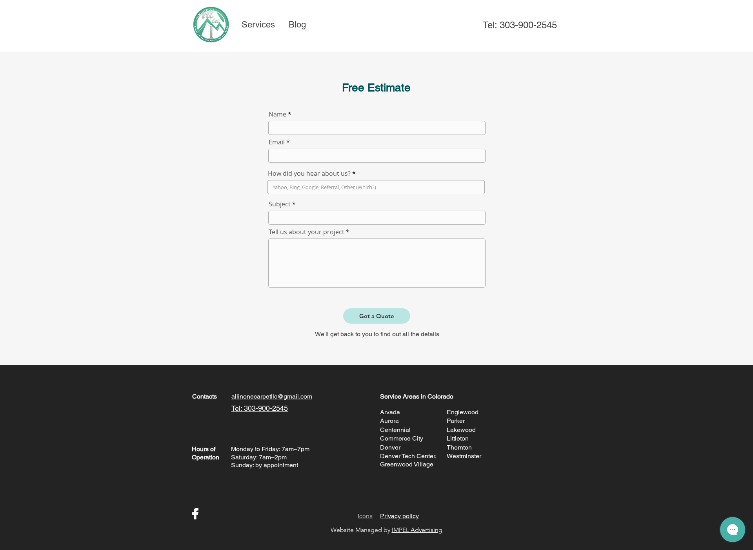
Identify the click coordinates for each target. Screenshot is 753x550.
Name (277, 114)
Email (277, 142)
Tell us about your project (306, 232)
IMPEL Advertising (417, 530)
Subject (280, 204)
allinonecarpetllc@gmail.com (271, 396)
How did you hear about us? (309, 173)
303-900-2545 (528, 25)
